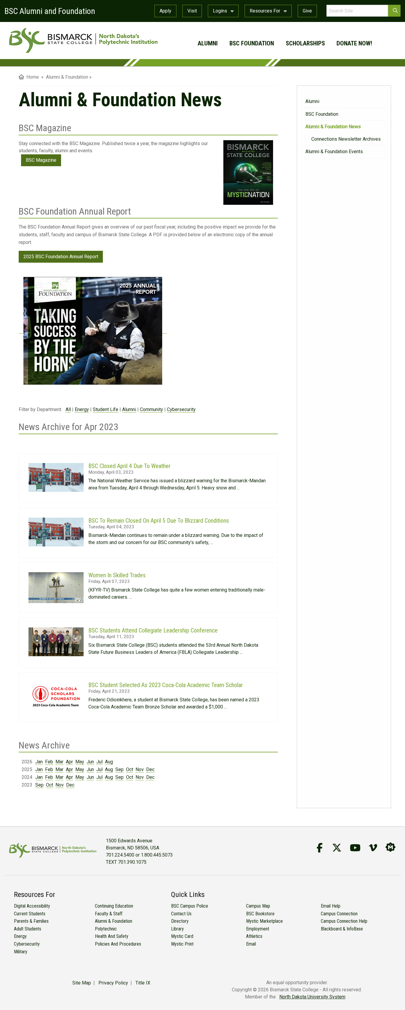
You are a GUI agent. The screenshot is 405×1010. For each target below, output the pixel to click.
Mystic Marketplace (264, 921)
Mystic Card (182, 936)
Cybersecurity (181, 409)
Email (251, 944)
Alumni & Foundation (113, 921)
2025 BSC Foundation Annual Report (60, 256)
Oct (129, 769)
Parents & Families (31, 921)
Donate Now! (354, 43)
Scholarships (305, 43)
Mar (59, 762)
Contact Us (181, 914)
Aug (109, 762)
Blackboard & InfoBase (342, 929)
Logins (220, 11)
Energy (82, 409)
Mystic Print (182, 944)
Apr (69, 762)
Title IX (142, 983)
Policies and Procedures (118, 944)
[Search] (394, 10)
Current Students (29, 914)
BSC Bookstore (260, 914)
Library (177, 929)
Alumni (208, 43)
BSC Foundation (251, 43)
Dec (150, 769)
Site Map (81, 983)
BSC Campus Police (189, 906)
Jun (90, 762)
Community (151, 409)
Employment (257, 929)
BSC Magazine (41, 160)
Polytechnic (106, 929)
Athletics (254, 936)
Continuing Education (114, 906)
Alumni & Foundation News (333, 126)
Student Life (105, 409)
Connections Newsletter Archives (346, 139)
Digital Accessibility (32, 906)
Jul (99, 762)
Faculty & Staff (108, 914)
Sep (119, 769)
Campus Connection (339, 914)
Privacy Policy (113, 983)
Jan (39, 762)
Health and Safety (111, 936)
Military (20, 951)
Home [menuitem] (31, 77)
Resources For (265, 11)
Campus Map (258, 906)
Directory (180, 921)
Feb (49, 762)
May (79, 762)
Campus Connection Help (344, 921)
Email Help (330, 906)
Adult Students (27, 929)
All (68, 409)
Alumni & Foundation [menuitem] (67, 77)
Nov (139, 769)
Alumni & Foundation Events (334, 151)
